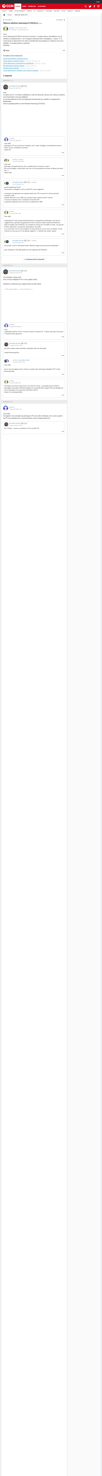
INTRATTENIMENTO (20, 11)
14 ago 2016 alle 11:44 (15, 409)
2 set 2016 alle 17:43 (18, 184)
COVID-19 (4, 11)
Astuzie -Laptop (40, 63)
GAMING (11, 11)
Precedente (8, 20)
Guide (24, 6)
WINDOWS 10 (40, 11)
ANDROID (29, 11)
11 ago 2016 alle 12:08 (15, 345)
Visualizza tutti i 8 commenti (35, 259)
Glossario (42, 6)
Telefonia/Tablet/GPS (21, 15)
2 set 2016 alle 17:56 (15, 213)
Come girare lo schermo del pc (13, 61)
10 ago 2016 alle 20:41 (15, 326)
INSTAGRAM (49, 11)
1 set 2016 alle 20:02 (18, 161)
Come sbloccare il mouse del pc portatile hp (18, 63)
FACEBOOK (70, 11)
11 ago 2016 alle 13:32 (18, 362)
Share (7, 50)
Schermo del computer (11, 68)
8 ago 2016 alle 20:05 (15, 140)
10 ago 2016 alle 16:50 (15, 272)
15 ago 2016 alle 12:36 (15, 425)
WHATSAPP (56, 11)
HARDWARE (77, 11)
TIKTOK (63, 11)
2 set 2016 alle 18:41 (23, 29)
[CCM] (7, 6)
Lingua (98, 2)
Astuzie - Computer (26, 68)
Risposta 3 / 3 (8, 402)
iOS (34, 11)
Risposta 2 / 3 (8, 265)
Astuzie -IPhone (31, 66)
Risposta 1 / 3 (8, 80)
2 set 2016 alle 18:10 (18, 242)
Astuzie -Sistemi (45, 70)
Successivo (59, 20)
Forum (17, 6)
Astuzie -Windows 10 (33, 61)
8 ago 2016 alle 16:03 (15, 88)
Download (32, 6)
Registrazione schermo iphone (13, 66)
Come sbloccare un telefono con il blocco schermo (21, 70)
